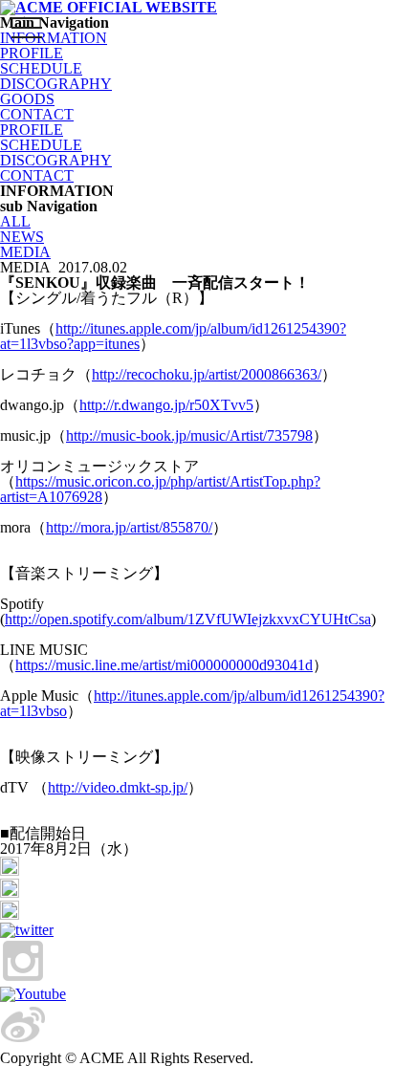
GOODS (27, 99)
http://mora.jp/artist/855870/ (129, 527)
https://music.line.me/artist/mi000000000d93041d (164, 665)
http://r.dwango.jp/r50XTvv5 (166, 405)
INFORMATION (53, 38)
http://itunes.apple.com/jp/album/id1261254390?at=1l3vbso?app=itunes (173, 336)
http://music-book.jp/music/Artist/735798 (189, 435)
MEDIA (25, 252)
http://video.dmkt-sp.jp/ (117, 787)
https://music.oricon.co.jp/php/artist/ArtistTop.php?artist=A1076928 (160, 489)
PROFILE (31, 129)
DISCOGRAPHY (56, 84)
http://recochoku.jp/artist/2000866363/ (206, 374)
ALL (15, 221)
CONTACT (37, 114)
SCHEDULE (41, 68)
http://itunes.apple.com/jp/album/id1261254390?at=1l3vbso (192, 703)
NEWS (22, 236)
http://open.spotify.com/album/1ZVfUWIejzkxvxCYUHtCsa (188, 619)
